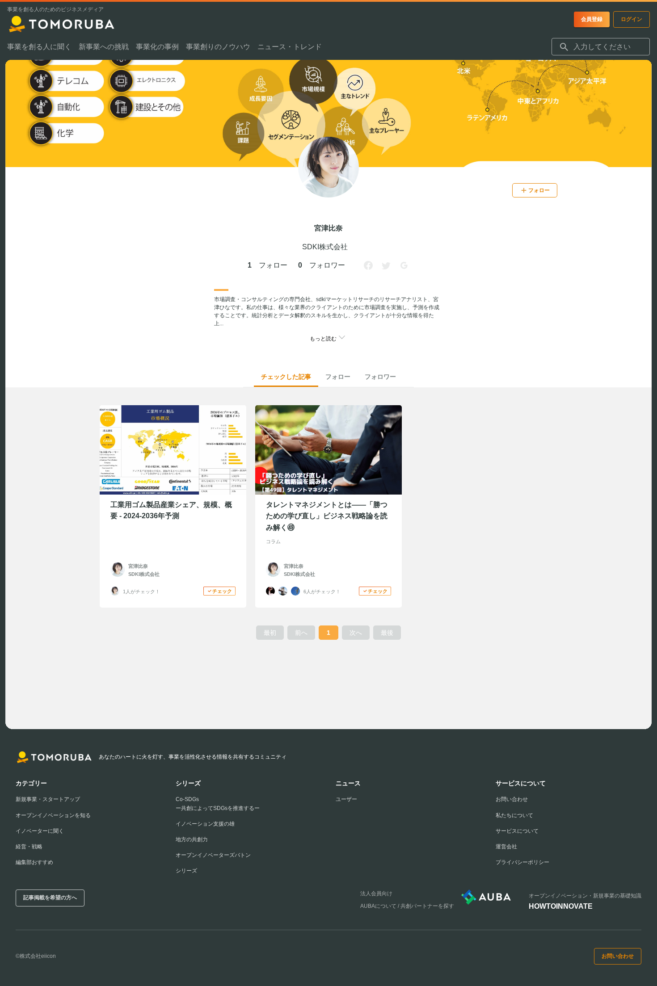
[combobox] (601, 47)
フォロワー (380, 376)
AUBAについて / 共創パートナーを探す (407, 906)
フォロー (337, 376)
